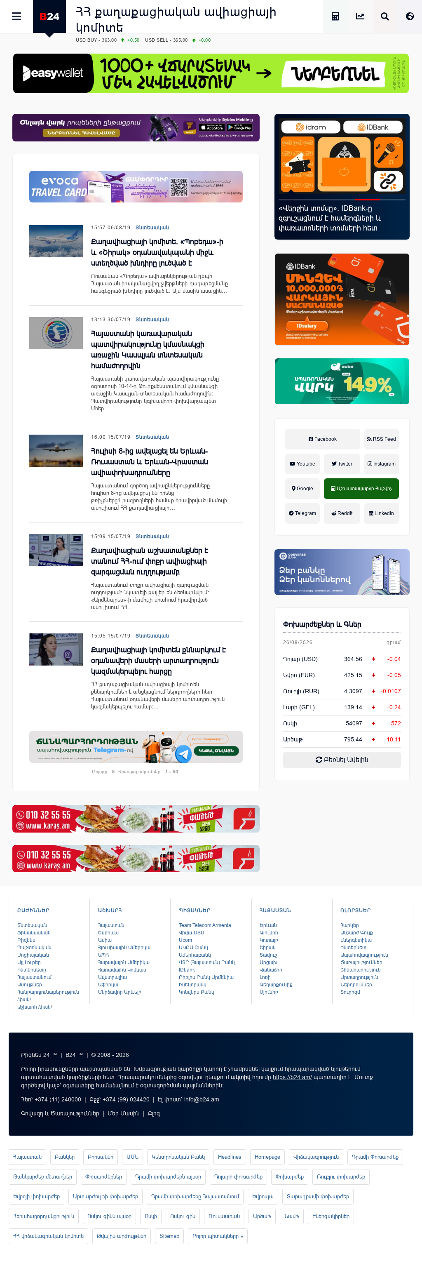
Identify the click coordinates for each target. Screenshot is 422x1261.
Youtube (305, 464)
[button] (291, 199)
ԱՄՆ (132, 1157)
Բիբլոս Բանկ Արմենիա (206, 977)
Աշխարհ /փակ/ (34, 1007)
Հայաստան (111, 925)
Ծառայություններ (361, 962)
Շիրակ (268, 947)
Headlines (229, 1157)
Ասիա (105, 940)
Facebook (325, 439)
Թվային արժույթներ (121, 1236)
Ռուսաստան (224, 1216)
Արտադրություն (359, 977)
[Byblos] (136, 127)
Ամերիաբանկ (195, 955)
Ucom (185, 940)
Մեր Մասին (124, 1113)
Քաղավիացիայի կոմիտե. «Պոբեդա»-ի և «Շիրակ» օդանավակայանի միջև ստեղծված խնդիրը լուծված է (157, 252)
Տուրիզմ (350, 992)
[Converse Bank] (342, 572)
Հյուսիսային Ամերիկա (124, 947)
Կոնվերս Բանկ (196, 992)
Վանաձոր (271, 970)
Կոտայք (269, 940)
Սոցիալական (33, 955)
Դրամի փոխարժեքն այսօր (168, 1177)
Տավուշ (268, 955)
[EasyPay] (211, 73)
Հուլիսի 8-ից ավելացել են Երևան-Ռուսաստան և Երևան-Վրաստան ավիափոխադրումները (149, 462)
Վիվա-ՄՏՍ (191, 933)
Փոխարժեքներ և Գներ (322, 624)
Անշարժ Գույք (356, 933)
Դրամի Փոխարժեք (375, 1157)
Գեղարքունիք (276, 985)
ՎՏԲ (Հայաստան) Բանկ (207, 962)
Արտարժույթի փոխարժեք (105, 1196)
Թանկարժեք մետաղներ (42, 1177)
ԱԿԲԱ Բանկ (193, 947)
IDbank (187, 970)
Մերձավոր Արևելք (119, 992)
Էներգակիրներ (330, 1216)
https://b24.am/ (292, 1077)
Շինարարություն (360, 970)
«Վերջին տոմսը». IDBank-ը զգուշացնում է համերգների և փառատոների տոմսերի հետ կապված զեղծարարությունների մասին (334, 228)
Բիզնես (26, 940)
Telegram (305, 513)
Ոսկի (290, 723)
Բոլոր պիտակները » (217, 1236)
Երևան (268, 925)
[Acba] (342, 381)
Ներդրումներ (356, 985)
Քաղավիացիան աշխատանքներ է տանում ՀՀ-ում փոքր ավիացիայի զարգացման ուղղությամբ (149, 561)
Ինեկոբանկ (192, 985)
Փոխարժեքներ (103, 1177)
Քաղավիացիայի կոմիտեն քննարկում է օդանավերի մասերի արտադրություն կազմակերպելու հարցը (158, 660)
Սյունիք (269, 992)
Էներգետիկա (356, 940)
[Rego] (136, 747)
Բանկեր (65, 1157)
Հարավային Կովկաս (122, 970)
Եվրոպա (108, 933)
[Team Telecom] (136, 187)
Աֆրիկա (108, 985)
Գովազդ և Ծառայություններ (60, 1113)
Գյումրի (269, 933)
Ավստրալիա (112, 977)
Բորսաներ (100, 1157)
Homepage (267, 1157)
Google (304, 489)
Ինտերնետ (353, 947)
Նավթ (291, 1216)
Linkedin (383, 513)
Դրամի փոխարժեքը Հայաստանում (195, 1196)
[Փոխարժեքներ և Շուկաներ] (360, 17)
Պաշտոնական (34, 947)
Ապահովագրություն (364, 955)
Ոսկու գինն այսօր (109, 1216)
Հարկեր (349, 925)
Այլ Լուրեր (29, 962)
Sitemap (169, 1236)
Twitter (344, 464)
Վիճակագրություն (316, 1157)
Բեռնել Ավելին (345, 759)
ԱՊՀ (103, 955)
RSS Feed (384, 439)
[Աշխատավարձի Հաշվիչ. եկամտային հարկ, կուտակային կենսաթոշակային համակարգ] (335, 17)
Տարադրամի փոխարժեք (318, 1196)
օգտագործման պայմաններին (181, 1085)
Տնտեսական (152, 227)
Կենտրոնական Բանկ (178, 1157)
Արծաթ (262, 1216)
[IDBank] (342, 299)
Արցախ (268, 962)
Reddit (344, 513)
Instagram (384, 464)
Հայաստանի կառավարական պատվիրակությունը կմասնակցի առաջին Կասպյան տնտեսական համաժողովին (147, 349)
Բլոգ (154, 1113)
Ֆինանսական (34, 933)
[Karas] (136, 819)
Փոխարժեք (290, 1177)
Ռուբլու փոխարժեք (341, 1177)
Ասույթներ (29, 985)
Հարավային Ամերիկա (124, 962)
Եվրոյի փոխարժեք (36, 1196)
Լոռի (265, 977)
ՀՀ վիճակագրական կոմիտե (48, 1236)
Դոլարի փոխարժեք (238, 1177)
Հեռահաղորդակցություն (43, 1216)
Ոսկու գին (182, 1216)
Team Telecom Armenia (205, 925)
